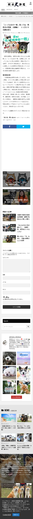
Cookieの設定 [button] (7, 515)
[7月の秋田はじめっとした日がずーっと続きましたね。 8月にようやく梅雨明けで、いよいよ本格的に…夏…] (23, 358)
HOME (4, 16)
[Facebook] (9, 126)
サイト (4, 289)
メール (4, 282)
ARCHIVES (9, 9)
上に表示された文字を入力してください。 (13, 299)
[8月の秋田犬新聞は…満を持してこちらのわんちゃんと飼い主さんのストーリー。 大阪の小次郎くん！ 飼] (9, 358)
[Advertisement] (16, 149)
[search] (28, 326)
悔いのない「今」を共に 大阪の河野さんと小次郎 (23, 238)
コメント (5, 257)
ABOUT (16, 9)
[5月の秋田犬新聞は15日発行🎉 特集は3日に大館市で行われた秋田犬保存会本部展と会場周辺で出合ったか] (23, 387)
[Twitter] (23, 126)
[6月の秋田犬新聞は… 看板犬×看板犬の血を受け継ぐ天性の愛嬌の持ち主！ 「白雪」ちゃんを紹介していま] (23, 373)
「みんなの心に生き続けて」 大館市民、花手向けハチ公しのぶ (23, 228)
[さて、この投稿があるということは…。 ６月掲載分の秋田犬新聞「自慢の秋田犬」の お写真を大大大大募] (9, 387)
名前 (4, 274)
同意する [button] (16, 514)
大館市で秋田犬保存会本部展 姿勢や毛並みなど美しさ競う (23, 217)
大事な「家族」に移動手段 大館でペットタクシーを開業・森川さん (8, 447)
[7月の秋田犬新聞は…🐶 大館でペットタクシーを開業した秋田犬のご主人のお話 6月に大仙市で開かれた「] (9, 373)
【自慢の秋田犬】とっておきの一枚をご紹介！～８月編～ (8, 427)
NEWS (3, 9)
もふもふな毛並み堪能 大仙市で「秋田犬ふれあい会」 (24, 447)
